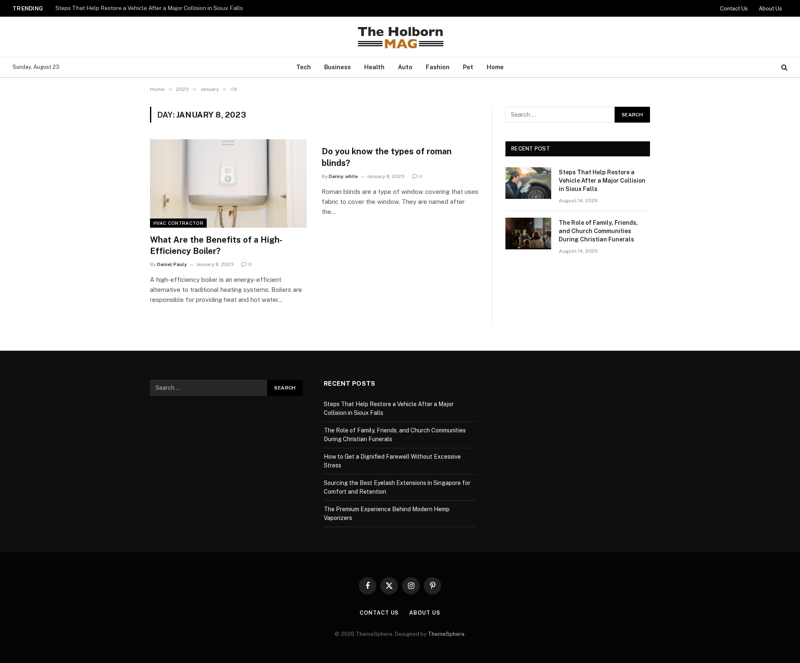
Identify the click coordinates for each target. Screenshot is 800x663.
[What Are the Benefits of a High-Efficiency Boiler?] (228, 183)
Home (495, 66)
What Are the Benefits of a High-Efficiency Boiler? (216, 245)
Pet (468, 66)
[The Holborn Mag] (400, 37)
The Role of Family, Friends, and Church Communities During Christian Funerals (598, 231)
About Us (770, 8)
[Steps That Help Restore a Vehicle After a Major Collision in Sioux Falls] (528, 183)
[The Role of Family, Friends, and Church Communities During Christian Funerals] (528, 233)
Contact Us (734, 8)
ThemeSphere (446, 634)
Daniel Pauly (172, 264)
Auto (405, 66)
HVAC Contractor (178, 223)
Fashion (438, 66)
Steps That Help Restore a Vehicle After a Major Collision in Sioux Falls (149, 8)
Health (374, 66)
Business (337, 66)
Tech (303, 66)
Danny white (343, 176)
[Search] (784, 67)
